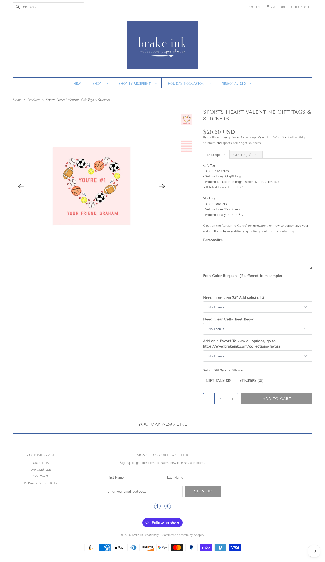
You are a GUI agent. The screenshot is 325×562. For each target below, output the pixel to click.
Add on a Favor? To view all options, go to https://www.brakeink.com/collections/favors (241, 344)
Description (216, 155)
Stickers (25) (251, 380)
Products (34, 100)
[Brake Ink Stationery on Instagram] (167, 506)
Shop (97, 83)
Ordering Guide (245, 155)
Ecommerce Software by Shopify (182, 535)
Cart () (277, 7)
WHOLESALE (41, 469)
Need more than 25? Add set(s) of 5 (233, 297)
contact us (286, 231)
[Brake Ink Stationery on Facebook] (157, 506)
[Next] (162, 186)
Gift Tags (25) (219, 380)
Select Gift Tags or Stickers (223, 370)
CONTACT (40, 476)
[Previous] (20, 186)
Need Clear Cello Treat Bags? (228, 319)
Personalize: (213, 240)
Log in (253, 7)
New (77, 83)
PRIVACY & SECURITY (41, 483)
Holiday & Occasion (187, 83)
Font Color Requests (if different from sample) (242, 276)
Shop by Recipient (136, 83)
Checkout (300, 7)
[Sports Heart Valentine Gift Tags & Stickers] (91, 186)
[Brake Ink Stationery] (162, 46)
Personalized (234, 83)
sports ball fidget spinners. (242, 143)
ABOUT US (40, 463)
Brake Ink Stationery (145, 535)
